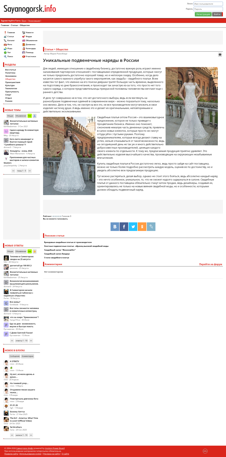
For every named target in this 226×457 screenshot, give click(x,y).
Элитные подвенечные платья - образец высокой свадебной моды (76, 246)
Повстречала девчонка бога (24, 398)
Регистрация (203, 14)
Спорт (8, 94)
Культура (10, 85)
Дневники (30, 44)
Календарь (31, 48)
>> (30, 170)
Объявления (31, 40)
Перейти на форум (210, 264)
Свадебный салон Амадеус (57, 253)
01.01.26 (14, 405)
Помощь (30, 52)
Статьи (14, 25)
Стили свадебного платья (56, 257)
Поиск (10, 56)
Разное (8, 101)
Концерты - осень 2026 (21, 150)
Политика (10, 72)
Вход (24, 20)
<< (13, 170)
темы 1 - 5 (21, 170)
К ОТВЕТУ (14, 361)
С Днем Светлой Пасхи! (21, 332)
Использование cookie (30, 453)
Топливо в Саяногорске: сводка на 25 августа (22, 258)
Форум (29, 36)
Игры (9, 48)
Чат (9, 52)
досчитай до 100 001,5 (21, 265)
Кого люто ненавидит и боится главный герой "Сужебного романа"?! (18, 142)
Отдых (8, 98)
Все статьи (10, 69)
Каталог (11, 40)
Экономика (10, 76)
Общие (10, 116)
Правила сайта (11, 453)
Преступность (12, 91)
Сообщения (15, 356)
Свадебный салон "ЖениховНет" (60, 250)
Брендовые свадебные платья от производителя (68, 242)
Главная (5, 25)
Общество (25, 25)
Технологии (11, 88)
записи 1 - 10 (21, 435)
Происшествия (12, 82)
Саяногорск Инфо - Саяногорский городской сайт (39, 9)
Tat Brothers (16, 427)
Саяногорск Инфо (24, 448)
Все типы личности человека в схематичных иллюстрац (24, 309)
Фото (9, 44)
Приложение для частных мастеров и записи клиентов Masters (21, 160)
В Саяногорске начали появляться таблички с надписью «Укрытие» (18, 293)
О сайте (65, 453)
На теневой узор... (19, 383)
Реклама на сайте (51, 453)
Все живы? (15, 301)
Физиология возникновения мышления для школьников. (24, 282)
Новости (30, 32)
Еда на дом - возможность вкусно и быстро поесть (23, 325)
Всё (29, 116)
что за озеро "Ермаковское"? (24, 317)
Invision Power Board (55, 448)
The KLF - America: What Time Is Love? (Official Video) (24, 419)
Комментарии (27, 356)
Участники (31, 56)
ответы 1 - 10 (21, 340)
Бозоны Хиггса (17, 411)
